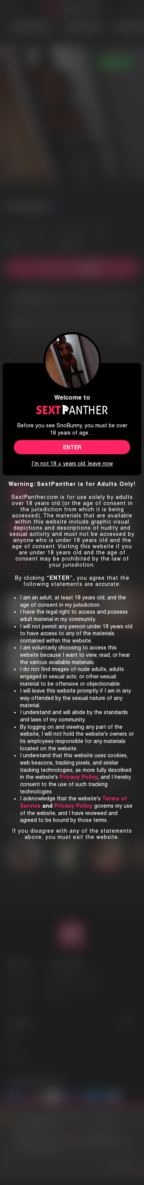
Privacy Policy (73, 806)
